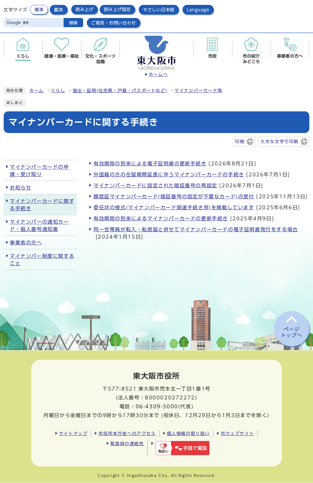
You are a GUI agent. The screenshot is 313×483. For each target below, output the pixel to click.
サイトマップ (73, 433)
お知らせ (20, 187)
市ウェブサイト (237, 433)
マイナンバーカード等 (198, 90)
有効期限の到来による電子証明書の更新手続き (150, 163)
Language (198, 9)
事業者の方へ (26, 242)
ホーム (36, 90)
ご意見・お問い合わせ (113, 22)
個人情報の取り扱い (188, 433)
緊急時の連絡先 (127, 443)
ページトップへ (291, 332)
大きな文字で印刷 (279, 141)
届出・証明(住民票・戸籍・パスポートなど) (120, 90)
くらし (58, 90)
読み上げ (84, 9)
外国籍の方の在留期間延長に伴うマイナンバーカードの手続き (169, 174)
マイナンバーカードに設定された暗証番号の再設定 (155, 185)
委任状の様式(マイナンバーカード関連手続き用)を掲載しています (174, 207)
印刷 (240, 141)
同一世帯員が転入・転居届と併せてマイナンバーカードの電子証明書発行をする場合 (196, 229)
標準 (39, 9)
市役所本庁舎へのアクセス (127, 433)
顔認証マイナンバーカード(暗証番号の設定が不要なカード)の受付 (174, 196)
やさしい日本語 (159, 9)
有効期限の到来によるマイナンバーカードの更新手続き (161, 218)
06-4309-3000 (157, 406)
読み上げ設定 (117, 9)
